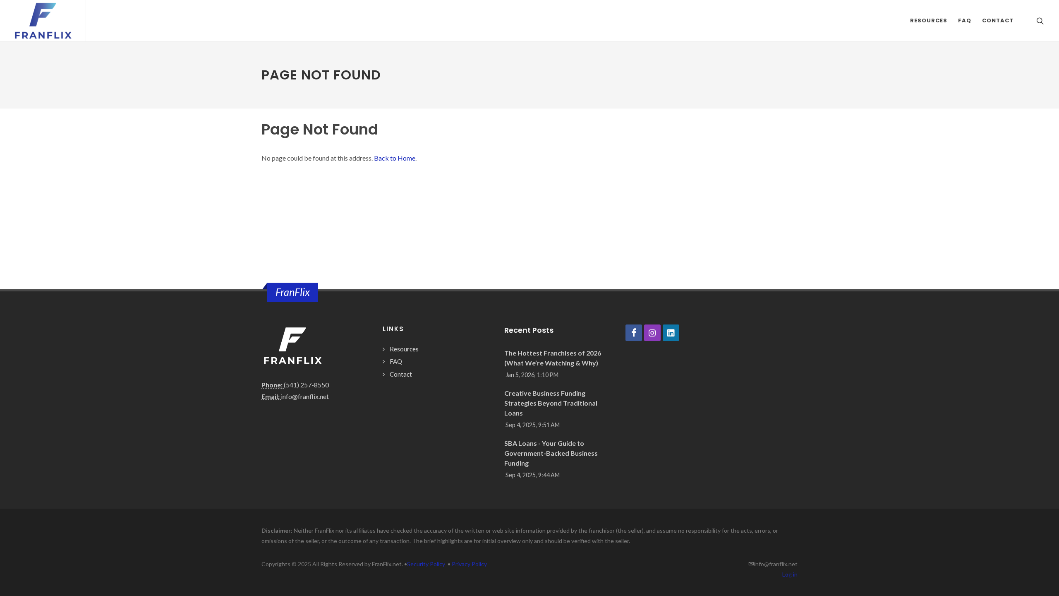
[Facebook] (633, 332)
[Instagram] (652, 332)
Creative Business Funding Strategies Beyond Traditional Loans (550, 403)
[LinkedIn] (671, 332)
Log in (790, 574)
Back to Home (394, 158)
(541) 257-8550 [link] (306, 385)
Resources (404, 349)
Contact (401, 374)
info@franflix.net (305, 396)
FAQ (396, 361)
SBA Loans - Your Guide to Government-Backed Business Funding (551, 453)
